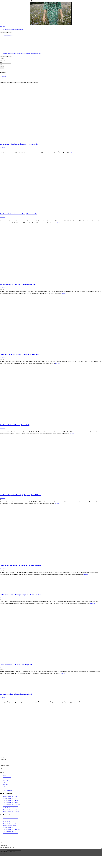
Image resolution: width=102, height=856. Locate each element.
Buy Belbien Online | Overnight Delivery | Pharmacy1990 (18, 214)
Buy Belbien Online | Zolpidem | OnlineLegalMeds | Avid (18, 284)
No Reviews (2, 147)
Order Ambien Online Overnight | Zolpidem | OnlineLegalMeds (20, 594)
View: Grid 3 (16, 82)
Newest (2, 68)
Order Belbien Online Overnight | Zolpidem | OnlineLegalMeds (20, 565)
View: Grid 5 (29, 82)
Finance (26, 53)
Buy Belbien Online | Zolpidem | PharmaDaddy (15, 425)
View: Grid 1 (3, 82)
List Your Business (12, 29)
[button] (31, 1)
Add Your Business (32, 53)
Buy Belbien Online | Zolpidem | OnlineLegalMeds (16, 664)
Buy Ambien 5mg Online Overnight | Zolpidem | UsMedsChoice (20, 495)
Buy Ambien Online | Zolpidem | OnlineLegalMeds (16, 694)
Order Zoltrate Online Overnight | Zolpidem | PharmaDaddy (19, 354)
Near (1, 62)
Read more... (74, 152)
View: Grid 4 (23, 82)
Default (1, 78)
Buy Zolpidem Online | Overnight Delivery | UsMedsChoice (19, 144)
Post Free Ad (38, 53)
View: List (36, 82)
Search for (2, 58)
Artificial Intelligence (7, 53)
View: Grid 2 (9, 82)
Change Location (19, 29)
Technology (14, 53)
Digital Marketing (21, 53)
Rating (4, 76)
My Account (5, 29)
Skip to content (3, 26)
